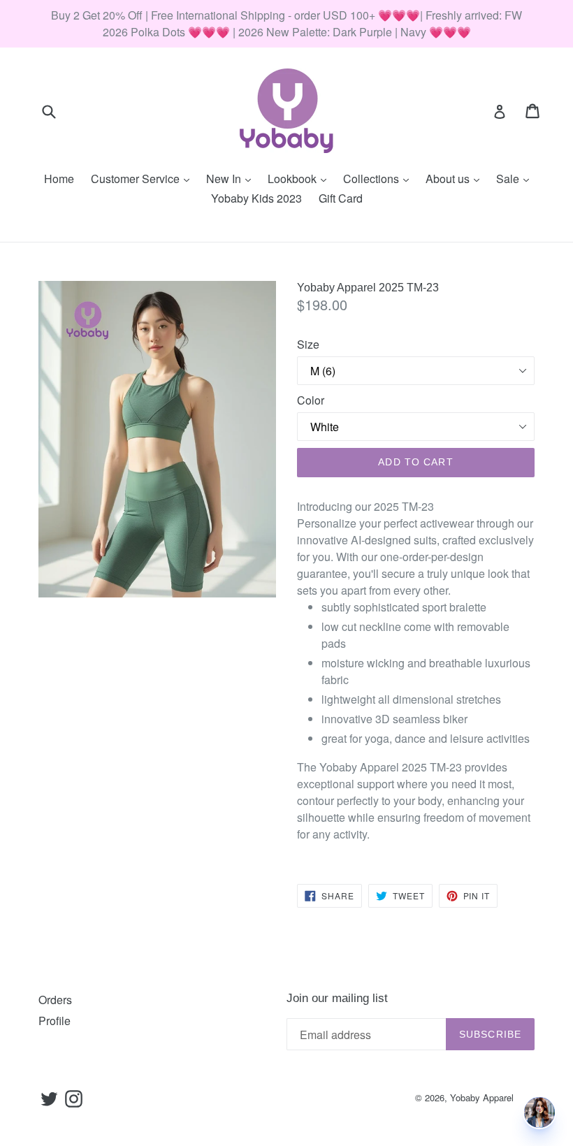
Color (310, 400)
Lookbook (300, 179)
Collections (379, 179)
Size (308, 344)
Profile (54, 1021)
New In (232, 179)
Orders (55, 1000)
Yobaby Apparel (482, 1097)
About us (456, 179)
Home (59, 179)
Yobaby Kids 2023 (256, 198)
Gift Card (341, 198)
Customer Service (143, 179)
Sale (516, 179)
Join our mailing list (337, 998)
